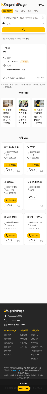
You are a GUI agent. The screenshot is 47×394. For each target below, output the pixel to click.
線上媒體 (23, 335)
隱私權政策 (8, 343)
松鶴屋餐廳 (10, 217)
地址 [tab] (36, 11)
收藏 (9, 170)
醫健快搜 (34, 359)
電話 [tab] (16, 11)
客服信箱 (16, 370)
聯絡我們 (7, 351)
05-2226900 (17, 61)
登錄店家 (7, 355)
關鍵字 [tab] (7, 11)
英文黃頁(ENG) (37, 347)
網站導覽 (7, 339)
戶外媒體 (23, 339)
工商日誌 (23, 347)
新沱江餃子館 (11, 146)
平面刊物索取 (36, 351)
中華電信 (34, 343)
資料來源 (40, 77)
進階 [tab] (23, 11)
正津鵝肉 (9, 182)
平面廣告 (23, 343)
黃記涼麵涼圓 (34, 182)
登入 (40, 4)
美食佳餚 (20, 39)
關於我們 (7, 335)
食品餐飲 (11, 39)
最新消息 (34, 339)
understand (23, 388)
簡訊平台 (34, 335)
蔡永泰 (31, 146)
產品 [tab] (29, 11)
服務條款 (7, 347)
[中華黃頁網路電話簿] (14, 5)
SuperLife (35, 355)
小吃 (27, 39)
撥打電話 (11, 165)
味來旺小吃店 (34, 217)
